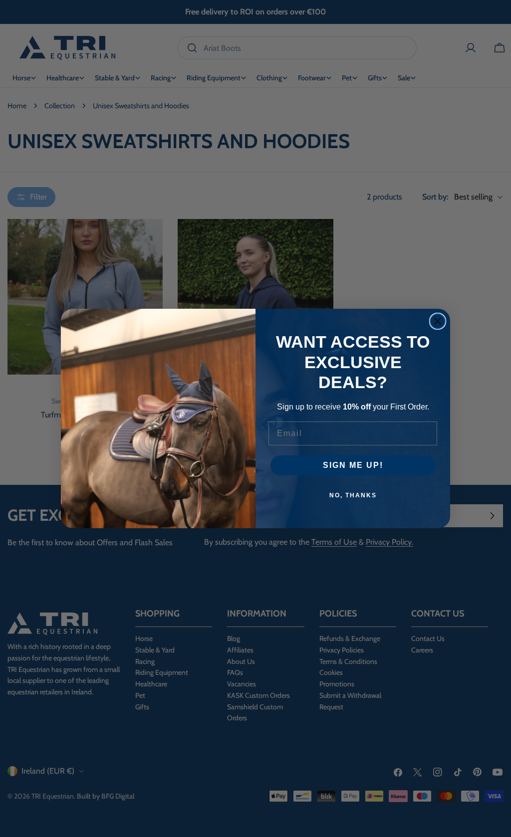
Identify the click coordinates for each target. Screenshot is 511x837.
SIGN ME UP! (353, 465)
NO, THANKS (353, 495)
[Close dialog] (437, 321)
